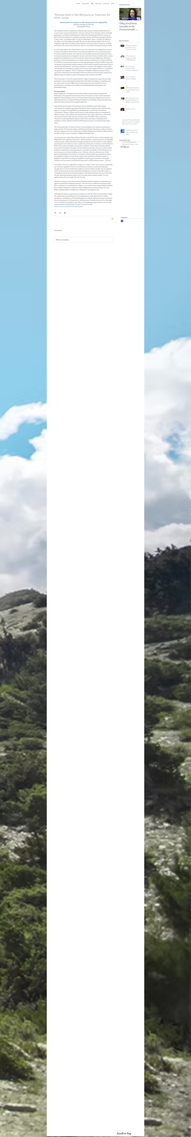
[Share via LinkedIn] (65, 213)
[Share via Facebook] (55, 213)
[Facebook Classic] (122, 221)
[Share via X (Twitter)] (60, 213)
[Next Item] (138, 14)
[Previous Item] (122, 14)
